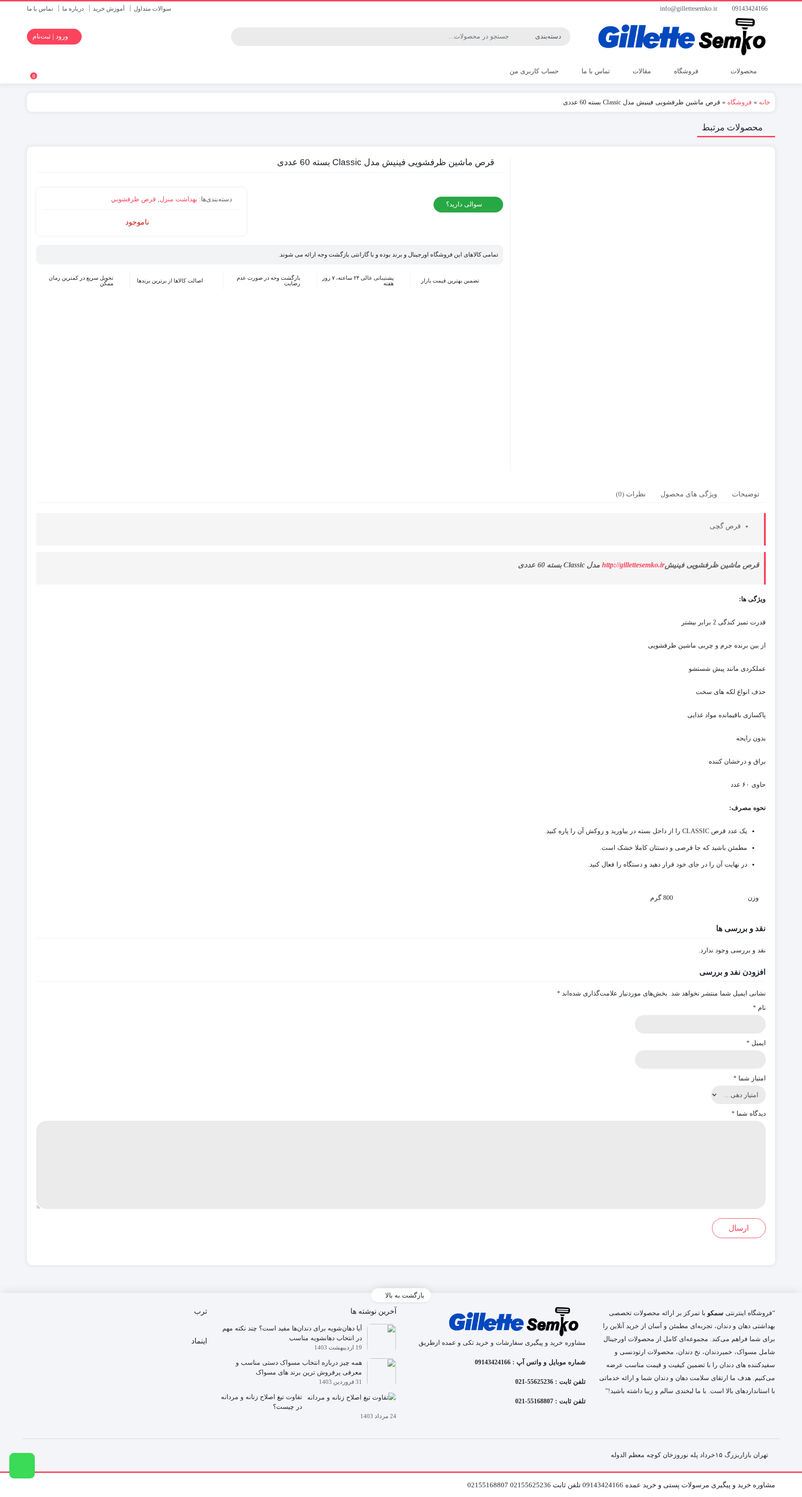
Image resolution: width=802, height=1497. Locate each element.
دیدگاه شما (748, 1113)
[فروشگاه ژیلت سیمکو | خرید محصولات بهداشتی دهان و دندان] (685, 37)
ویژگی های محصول (688, 493)
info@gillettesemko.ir (689, 8)
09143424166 (751, 8)
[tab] (745, 494)
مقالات (642, 71)
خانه (764, 102)
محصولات (743, 71)
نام (759, 1007)
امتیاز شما (749, 1078)
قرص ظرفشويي (133, 199)
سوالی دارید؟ (465, 204)
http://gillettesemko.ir (633, 565)
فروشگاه (686, 71)
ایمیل (756, 1043)
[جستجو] (239, 36)
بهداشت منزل (178, 199)
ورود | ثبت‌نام (51, 36)
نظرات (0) (631, 493)
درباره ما (73, 8)
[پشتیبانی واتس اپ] (22, 1465)
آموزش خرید (109, 8)
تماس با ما (40, 8)
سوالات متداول (152, 8)
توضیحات (745, 493)
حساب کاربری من (533, 71)
